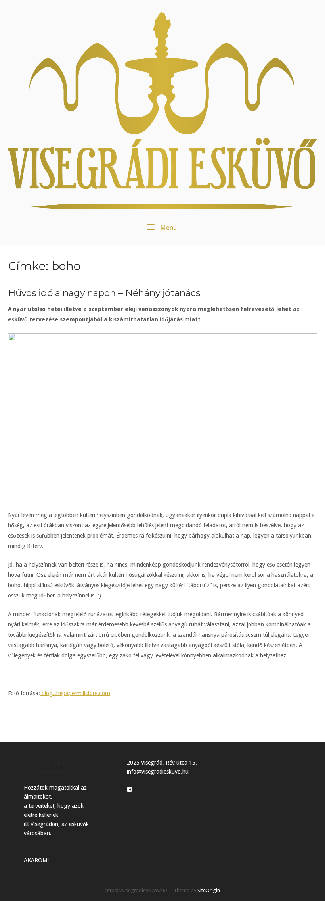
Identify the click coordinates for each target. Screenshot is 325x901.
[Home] (162, 110)
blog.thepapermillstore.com (75, 693)
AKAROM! (36, 860)
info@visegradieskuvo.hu (158, 771)
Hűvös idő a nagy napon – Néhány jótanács (104, 292)
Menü (168, 227)
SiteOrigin (208, 890)
